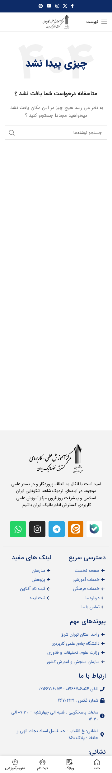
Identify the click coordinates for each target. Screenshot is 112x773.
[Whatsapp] (18, 529)
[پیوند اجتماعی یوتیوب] (49, 6)
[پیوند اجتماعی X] (65, 6)
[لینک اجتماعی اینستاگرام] (57, 6)
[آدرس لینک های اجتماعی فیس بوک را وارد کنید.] (72, 6)
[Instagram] (37, 529)
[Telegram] (57, 529)
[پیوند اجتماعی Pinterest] (41, 6)
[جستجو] (12, 133)
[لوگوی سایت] (56, 21)
